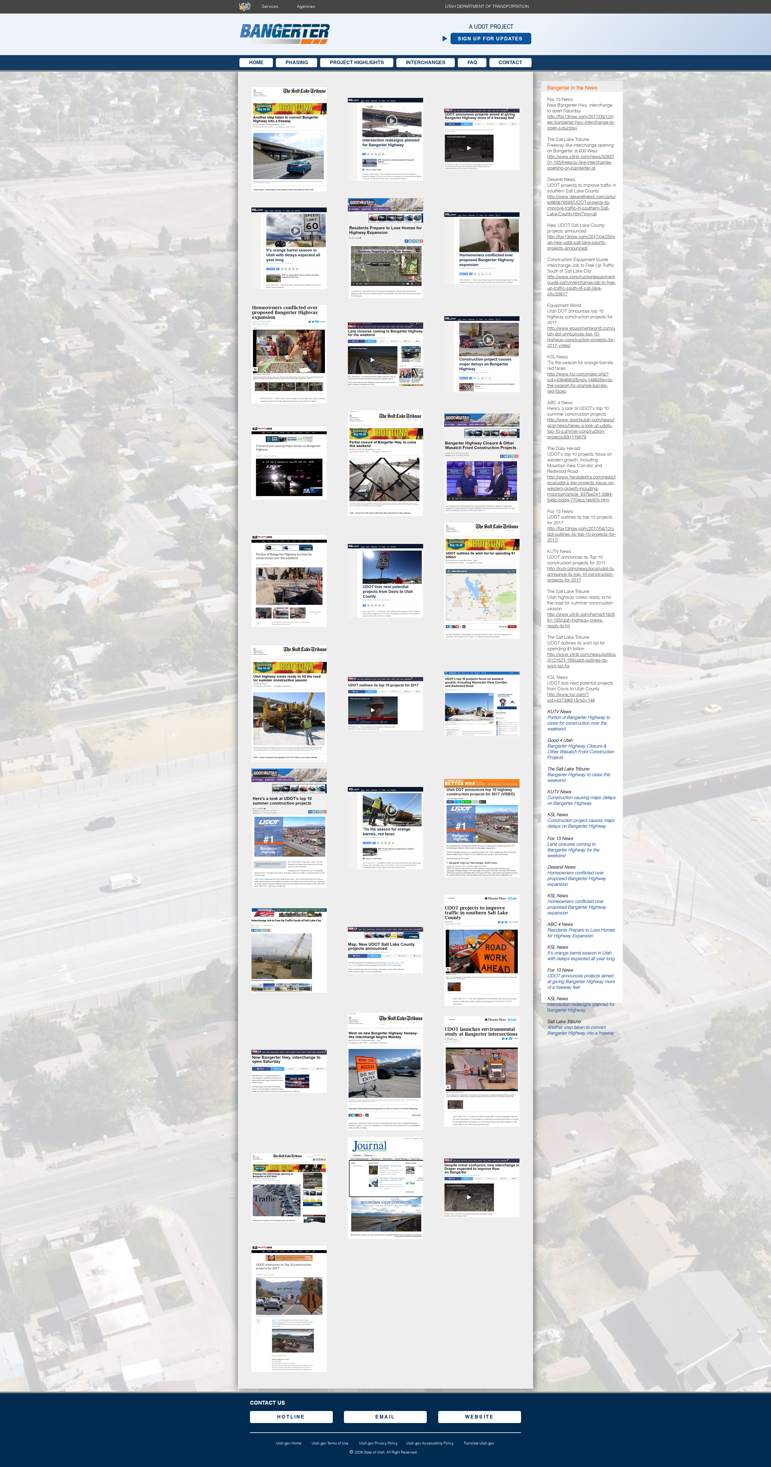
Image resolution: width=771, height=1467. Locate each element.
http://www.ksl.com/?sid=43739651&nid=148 (571, 697)
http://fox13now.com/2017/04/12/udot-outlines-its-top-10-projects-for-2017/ (581, 534)
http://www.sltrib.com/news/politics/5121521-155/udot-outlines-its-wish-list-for (581, 660)
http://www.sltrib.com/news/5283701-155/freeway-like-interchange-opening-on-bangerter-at (580, 162)
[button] (491, 38)
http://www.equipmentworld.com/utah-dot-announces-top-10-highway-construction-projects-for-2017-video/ (581, 336)
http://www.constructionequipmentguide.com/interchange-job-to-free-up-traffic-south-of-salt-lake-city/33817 (581, 285)
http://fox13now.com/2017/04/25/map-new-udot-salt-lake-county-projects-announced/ (581, 242)
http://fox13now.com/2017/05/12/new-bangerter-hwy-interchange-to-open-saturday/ (581, 122)
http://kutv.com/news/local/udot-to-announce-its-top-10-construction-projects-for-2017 (581, 574)
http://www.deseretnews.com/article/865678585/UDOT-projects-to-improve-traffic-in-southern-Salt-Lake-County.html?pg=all (581, 205)
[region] (291, 1417)
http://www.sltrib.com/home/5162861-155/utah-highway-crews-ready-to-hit (581, 620)
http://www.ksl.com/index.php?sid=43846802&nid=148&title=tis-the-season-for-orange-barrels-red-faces (580, 382)
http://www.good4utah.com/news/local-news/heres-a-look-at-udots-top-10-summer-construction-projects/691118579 (580, 428)
